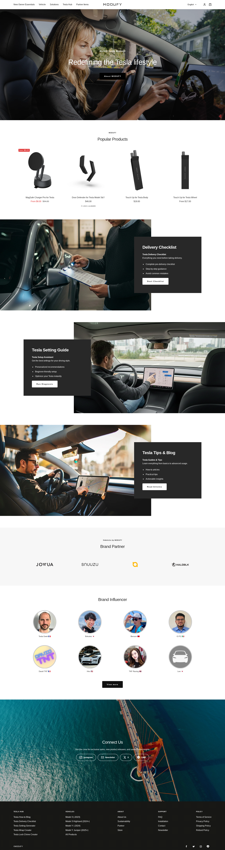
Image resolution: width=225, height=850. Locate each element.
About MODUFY (112, 76)
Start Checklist (155, 281)
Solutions (54, 4)
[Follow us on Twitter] (193, 846)
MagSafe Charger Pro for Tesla (40, 197)
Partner (121, 826)
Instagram (88, 757)
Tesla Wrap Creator (22, 830)
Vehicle (42, 4)
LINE (143, 757)
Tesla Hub (67, 4)
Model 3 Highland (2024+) (77, 821)
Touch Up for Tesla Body (137, 197)
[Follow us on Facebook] (186, 846)
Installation (163, 821)
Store (120, 830)
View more (112, 684)
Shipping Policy (203, 826)
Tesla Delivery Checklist (25, 821)
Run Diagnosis (44, 384)
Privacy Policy (202, 821)
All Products (71, 834)
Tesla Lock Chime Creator (26, 834)
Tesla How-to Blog (22, 817)
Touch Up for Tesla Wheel (185, 197)
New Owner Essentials (24, 4)
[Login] (204, 4)
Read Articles (154, 487)
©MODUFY (18, 846)
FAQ (160, 817)
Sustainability (124, 821)
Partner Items (82, 4)
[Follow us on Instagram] (200, 846)
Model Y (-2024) (72, 826)
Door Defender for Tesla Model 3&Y (88, 197)
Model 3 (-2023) (72, 817)
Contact (161, 826)
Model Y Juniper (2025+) (76, 830)
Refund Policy (202, 830)
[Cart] (210, 4)
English (191, 4)
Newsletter (110, 757)
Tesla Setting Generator (24, 826)
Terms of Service (203, 817)
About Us (122, 817)
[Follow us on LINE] (207, 846)
